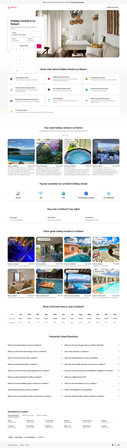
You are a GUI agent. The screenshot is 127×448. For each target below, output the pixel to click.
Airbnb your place (112, 7)
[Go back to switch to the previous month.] (13, 45)
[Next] (66, 135)
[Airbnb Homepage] (12, 7)
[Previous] (60, 135)
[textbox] (18, 41)
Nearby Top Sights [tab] (42, 415)
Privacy (22, 445)
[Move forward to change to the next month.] (33, 45)
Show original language (77, 2)
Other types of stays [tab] (28, 415)
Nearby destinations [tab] (13, 415)
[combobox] (26, 35)
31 (16, 70)
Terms (27, 445)
